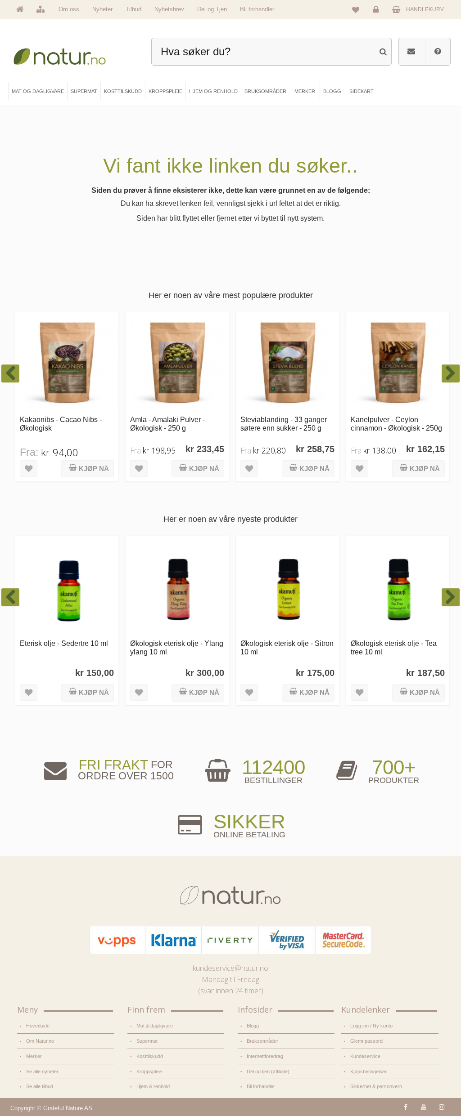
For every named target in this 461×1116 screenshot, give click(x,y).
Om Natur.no (40, 1041)
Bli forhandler (257, 9)
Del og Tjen (212, 9)
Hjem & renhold (153, 1086)
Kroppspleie (149, 1071)
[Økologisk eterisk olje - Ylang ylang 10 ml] (177, 587)
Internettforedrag (265, 1056)
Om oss (69, 9)
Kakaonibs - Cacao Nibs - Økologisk (61, 423)
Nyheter (102, 9)
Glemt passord (366, 1041)
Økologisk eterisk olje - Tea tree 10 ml (394, 647)
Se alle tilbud (39, 1086)
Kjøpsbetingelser (368, 1071)
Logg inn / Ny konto (371, 1025)
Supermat (147, 1041)
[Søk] (383, 50)
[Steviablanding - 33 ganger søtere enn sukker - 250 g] (287, 363)
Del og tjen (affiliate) (268, 1071)
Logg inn (377, 16)
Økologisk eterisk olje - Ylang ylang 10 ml (176, 647)
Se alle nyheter (42, 1071)
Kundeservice (365, 1056)
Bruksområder (262, 1041)
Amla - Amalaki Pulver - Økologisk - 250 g (167, 423)
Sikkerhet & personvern (376, 1086)
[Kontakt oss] (411, 51)
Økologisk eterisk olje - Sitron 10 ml (287, 647)
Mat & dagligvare (154, 1025)
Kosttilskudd (149, 1056)
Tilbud (133, 9)
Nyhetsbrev (169, 9)
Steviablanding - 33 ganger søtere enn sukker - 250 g (283, 423)
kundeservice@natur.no (230, 968)
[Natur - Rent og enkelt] (65, 54)
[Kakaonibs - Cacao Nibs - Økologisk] (67, 363)
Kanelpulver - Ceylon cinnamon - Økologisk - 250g (396, 423)
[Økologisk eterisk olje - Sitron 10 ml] (287, 587)
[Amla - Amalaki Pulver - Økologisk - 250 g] (177, 363)
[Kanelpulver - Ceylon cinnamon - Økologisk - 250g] (398, 363)
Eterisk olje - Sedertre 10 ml (64, 643)
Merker (34, 1056)
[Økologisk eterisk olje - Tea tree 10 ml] (398, 587)
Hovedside (38, 1025)
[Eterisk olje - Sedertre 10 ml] (67, 587)
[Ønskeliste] (355, 9)
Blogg (253, 1025)
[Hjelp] (437, 51)
